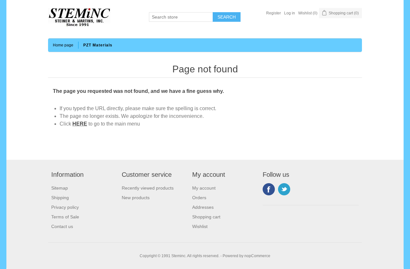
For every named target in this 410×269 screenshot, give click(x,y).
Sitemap (59, 188)
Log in (289, 13)
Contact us (62, 226)
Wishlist (200, 226)
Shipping (60, 197)
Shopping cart (206, 216)
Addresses (203, 207)
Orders (199, 197)
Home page (63, 45)
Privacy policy (65, 207)
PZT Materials (97, 45)
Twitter (284, 189)
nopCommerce (257, 256)
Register (273, 13)
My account (204, 188)
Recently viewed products (148, 188)
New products (136, 197)
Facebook (269, 189)
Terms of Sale (65, 216)
